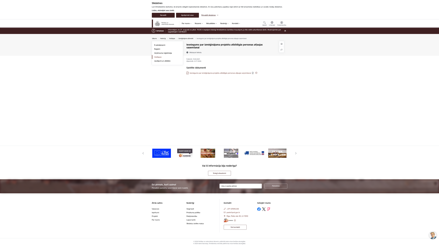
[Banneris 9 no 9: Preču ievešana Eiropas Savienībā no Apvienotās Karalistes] (231, 153)
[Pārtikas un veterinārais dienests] (165, 23)
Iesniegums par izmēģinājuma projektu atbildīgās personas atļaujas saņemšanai (220, 73)
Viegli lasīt (190, 209)
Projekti (155, 216)
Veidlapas (158, 57)
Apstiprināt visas (187, 15)
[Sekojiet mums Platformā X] (264, 209)
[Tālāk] (296, 153)
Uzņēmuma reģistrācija (163, 53)
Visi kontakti (235, 227)
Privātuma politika (193, 212)
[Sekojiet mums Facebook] (259, 209)
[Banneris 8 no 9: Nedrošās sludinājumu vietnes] (208, 153)
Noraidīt (163, 15)
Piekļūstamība (191, 216)
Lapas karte (190, 220)
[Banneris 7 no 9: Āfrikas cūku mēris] (185, 153)
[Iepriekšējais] (143, 153)
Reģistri (157, 49)
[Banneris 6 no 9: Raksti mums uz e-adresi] (161, 153)
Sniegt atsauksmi (219, 173)
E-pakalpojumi (159, 45)
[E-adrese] (228, 220)
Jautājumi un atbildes (162, 61)
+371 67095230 (233, 209)
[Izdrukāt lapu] (281, 44)
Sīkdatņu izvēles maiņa (195, 223)
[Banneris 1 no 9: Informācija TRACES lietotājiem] (254, 153)
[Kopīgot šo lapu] (281, 49)
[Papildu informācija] (256, 73)
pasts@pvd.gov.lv (233, 212)
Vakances (155, 209)
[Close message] (285, 31)
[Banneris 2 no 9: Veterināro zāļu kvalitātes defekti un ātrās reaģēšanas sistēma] (277, 153)
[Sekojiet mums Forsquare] (268, 209)
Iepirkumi (155, 212)
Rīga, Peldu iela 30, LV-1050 (237, 216)
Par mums (156, 220)
